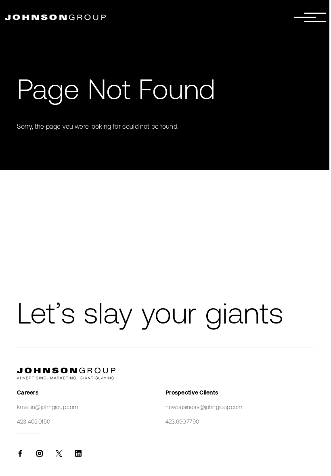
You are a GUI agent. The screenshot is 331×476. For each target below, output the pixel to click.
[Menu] (310, 17)
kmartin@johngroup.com (47, 407)
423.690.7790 (182, 421)
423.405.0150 (33, 421)
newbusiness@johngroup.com (204, 407)
